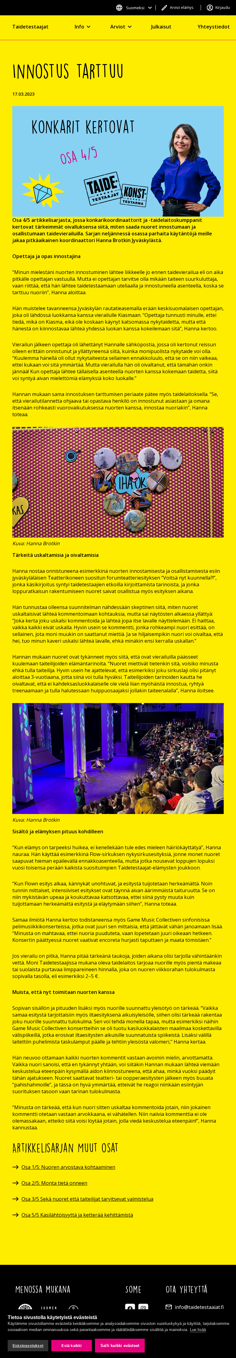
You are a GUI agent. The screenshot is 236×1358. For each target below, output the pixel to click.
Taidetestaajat (30, 26)
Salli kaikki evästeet (119, 1345)
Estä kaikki (71, 1346)
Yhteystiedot (214, 26)
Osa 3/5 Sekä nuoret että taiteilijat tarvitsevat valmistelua (87, 1199)
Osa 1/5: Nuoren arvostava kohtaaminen (68, 1167)
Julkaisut (161, 26)
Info (79, 26)
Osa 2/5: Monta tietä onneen (54, 1183)
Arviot (117, 26)
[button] (134, 7)
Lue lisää (198, 1329)
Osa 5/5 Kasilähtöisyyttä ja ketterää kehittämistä (77, 1215)
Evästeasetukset (28, 1346)
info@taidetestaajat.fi (199, 1307)
